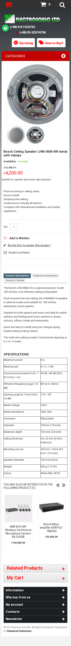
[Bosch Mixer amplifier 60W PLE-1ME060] (51, 507)
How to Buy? (54, 43)
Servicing (26, 43)
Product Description (17, 275)
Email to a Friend (19, 252)
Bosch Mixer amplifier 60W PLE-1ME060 (51, 528)
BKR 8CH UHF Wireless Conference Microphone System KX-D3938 (18, 532)
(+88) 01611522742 (22, 27)
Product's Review (15, 280)
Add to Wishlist (19, 238)
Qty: (6, 226)
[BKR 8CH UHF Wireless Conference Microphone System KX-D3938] (18, 508)
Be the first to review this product (29, 245)
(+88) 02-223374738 (32, 32)
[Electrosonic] (32, 19)
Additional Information (45, 275)
